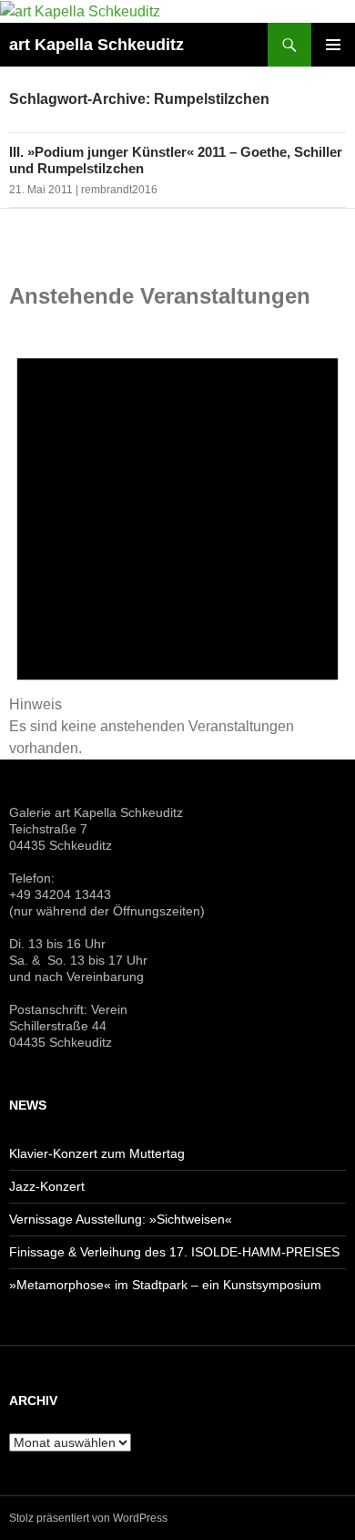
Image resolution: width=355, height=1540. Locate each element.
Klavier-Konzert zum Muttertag (97, 1153)
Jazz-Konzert (47, 1186)
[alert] (177, 539)
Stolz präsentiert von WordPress (88, 1518)
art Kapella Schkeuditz (96, 45)
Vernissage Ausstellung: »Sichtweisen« (120, 1219)
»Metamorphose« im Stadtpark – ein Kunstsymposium (165, 1284)
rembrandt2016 (119, 189)
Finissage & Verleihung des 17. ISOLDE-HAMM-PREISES (174, 1252)
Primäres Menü (333, 45)
